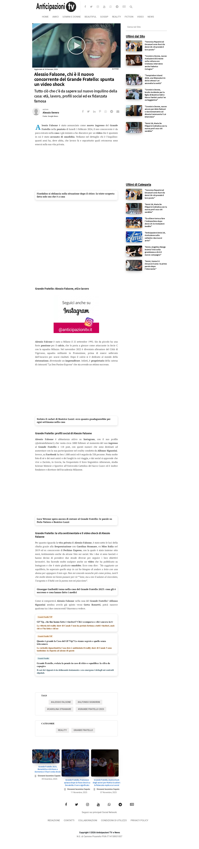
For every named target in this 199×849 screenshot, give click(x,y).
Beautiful (90, 16)
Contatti (69, 820)
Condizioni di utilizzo (114, 820)
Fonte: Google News (50, 116)
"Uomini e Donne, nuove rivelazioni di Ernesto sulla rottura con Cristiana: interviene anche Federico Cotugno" (156, 62)
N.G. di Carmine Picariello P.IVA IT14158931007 (99, 836)
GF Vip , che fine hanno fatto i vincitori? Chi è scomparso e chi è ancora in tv (75, 621)
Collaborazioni (87, 820)
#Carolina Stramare (59, 709)
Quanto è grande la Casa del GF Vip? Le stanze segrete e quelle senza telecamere (71, 642)
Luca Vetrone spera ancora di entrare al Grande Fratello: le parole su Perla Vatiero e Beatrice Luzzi (74, 520)
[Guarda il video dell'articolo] (76, 45)
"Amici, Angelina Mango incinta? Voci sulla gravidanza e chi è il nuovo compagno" (155, 250)
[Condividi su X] (90, 111)
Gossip (104, 16)
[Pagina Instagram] (76, 314)
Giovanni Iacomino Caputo (49, 775)
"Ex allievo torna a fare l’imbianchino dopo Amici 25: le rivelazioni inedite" (155, 222)
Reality (116, 16)
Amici (55, 16)
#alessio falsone (61, 702)
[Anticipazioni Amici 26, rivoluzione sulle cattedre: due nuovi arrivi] (134, 236)
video (140, 16)
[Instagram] (99, 7)
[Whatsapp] (112, 7)
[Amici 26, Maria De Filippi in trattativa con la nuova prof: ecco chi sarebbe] (134, 127)
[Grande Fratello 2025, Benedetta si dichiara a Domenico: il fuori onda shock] (46, 756)
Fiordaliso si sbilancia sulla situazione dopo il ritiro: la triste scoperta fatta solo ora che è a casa (75, 195)
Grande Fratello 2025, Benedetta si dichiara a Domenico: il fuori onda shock (48, 769)
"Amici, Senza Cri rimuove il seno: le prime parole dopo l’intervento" (156, 265)
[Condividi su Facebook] (84, 111)
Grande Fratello (43, 658)
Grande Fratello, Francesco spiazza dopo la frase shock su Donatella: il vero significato (77, 782)
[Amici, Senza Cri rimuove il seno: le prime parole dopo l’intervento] (134, 265)
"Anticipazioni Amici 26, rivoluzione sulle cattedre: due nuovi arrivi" (155, 236)
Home (45, 16)
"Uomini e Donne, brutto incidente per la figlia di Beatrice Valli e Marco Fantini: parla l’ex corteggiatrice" (155, 95)
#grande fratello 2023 (91, 709)
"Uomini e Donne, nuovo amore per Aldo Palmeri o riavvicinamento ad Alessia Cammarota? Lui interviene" (156, 111)
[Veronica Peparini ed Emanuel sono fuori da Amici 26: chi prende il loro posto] (134, 45)
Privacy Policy (139, 820)
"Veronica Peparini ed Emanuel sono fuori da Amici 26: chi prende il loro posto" (155, 45)
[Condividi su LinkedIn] (96, 111)
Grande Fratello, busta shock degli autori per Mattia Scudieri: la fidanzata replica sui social (106, 782)
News (151, 16)
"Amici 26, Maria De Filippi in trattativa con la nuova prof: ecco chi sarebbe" (156, 127)
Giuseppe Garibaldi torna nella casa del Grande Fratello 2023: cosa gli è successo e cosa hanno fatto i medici (76, 591)
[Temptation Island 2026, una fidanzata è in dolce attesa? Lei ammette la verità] (134, 79)
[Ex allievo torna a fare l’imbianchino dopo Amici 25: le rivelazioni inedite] (134, 222)
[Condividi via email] (119, 111)
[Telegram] (119, 7)
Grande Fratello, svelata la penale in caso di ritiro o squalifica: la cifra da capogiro (73, 665)
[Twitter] (93, 7)
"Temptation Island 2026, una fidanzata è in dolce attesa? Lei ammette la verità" (155, 79)
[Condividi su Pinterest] (101, 111)
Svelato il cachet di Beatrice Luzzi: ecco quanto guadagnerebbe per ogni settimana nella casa (73, 420)
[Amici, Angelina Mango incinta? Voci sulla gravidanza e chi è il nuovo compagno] (134, 251)
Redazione (54, 820)
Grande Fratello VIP (45, 617)
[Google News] (126, 7)
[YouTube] (106, 7)
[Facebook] (86, 7)
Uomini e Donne (72, 16)
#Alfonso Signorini (89, 702)
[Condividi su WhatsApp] (107, 111)
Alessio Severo (51, 113)
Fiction (129, 16)
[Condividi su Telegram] (113, 111)
